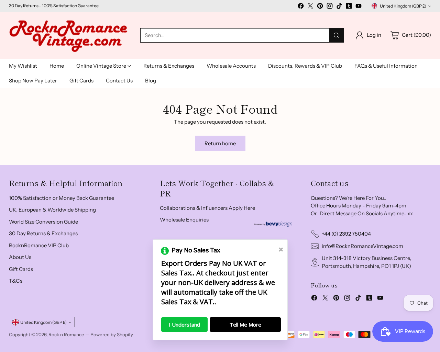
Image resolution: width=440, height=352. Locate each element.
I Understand (184, 324)
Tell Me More (245, 324)
